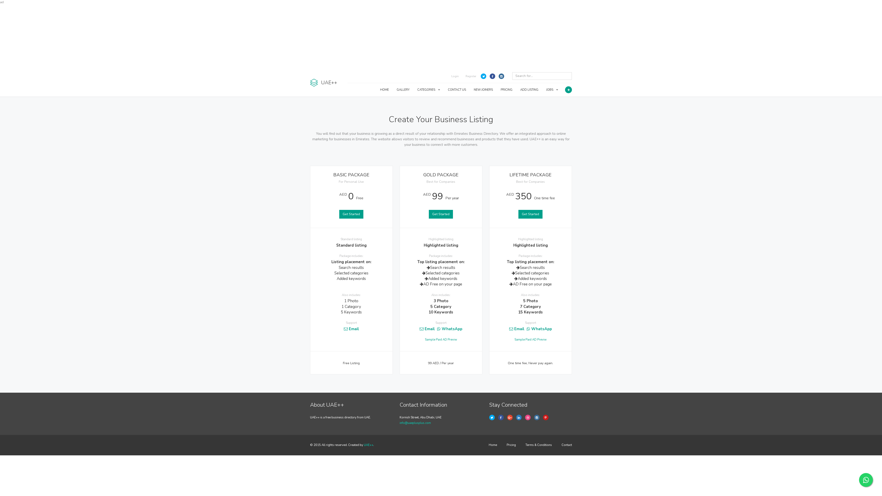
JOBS (550, 90)
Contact (567, 445)
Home (493, 445)
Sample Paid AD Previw (441, 340)
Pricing (511, 445)
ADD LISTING (529, 90)
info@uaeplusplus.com (415, 423)
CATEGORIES (426, 90)
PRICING (506, 90)
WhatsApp (451, 329)
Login (455, 76)
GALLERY (403, 90)
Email (353, 329)
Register (471, 76)
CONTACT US (457, 90)
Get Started (351, 214)
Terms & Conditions (539, 445)
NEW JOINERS (483, 90)
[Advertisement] (441, 37)
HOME (384, 90)
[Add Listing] (568, 89)
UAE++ (368, 445)
